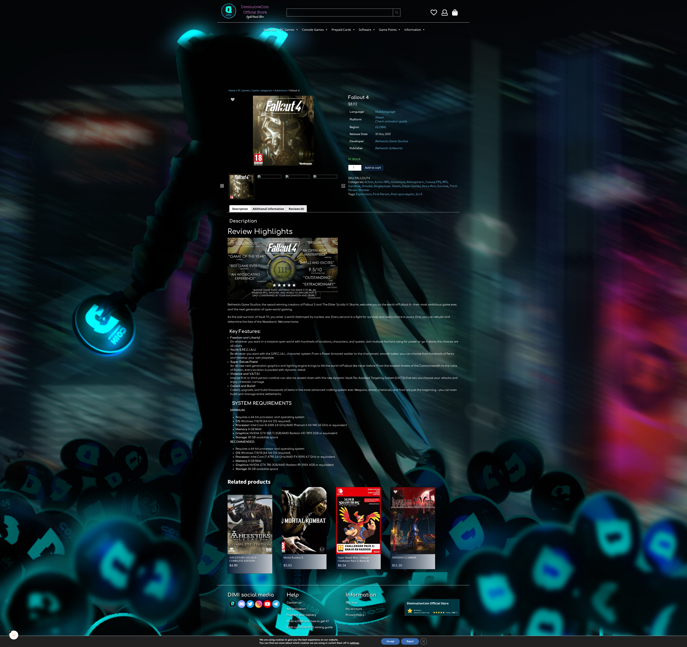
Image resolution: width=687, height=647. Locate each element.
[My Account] (445, 14)
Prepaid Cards (341, 30)
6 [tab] (296, 171)
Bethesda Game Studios (391, 141)
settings (354, 643)
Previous (222, 186)
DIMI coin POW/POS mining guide (310, 627)
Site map (352, 602)
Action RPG (382, 182)
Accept (390, 641)
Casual (430, 182)
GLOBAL (380, 127)
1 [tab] (270, 171)
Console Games (313, 30)
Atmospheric (415, 182)
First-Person (381, 194)
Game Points (388, 30)
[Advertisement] (329, 60)
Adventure (280, 90)
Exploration (364, 194)
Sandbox (354, 186)
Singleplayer (382, 186)
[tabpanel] (283, 131)
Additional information (268, 209)
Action (368, 182)
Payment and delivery (301, 615)
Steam (379, 117)
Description (240, 209)
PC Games (287, 30)
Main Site (270, 30)
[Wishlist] (433, 14)
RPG (445, 182)
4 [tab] (286, 171)
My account (354, 609)
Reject (410, 641)
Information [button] (412, 30)
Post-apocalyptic (402, 194)
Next (343, 186)
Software (365, 30)
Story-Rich (429, 186)
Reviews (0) (296, 209)
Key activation (296, 609)
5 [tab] (291, 171)
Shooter (367, 186)
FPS (438, 182)
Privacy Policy (355, 615)
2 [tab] (275, 171)
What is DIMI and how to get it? (308, 621)
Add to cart (373, 167)
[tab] (240, 208)
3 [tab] (280, 171)
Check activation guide (391, 121)
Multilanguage (385, 111)
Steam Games (411, 186)
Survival (442, 186)
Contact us (294, 602)
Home (231, 90)
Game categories (262, 90)
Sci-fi (419, 194)
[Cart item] (455, 14)
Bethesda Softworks (388, 148)
